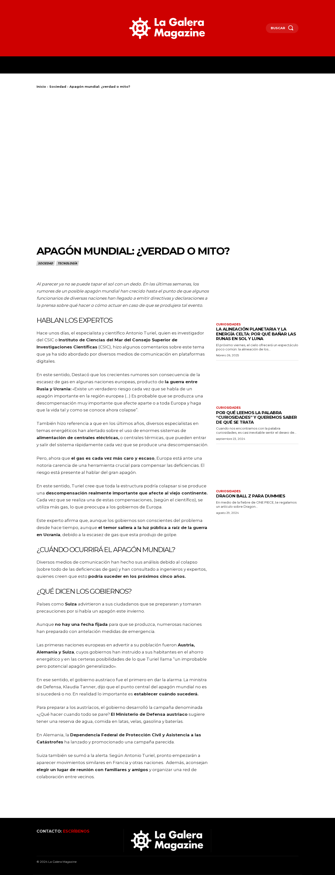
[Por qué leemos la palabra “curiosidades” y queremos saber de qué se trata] (257, 382)
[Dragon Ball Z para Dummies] (257, 466)
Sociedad (57, 86)
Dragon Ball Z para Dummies (250, 495)
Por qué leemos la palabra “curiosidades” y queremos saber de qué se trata (256, 417)
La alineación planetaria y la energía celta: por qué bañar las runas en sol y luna (256, 334)
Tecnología (67, 263)
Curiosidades (228, 324)
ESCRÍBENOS (76, 831)
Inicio (41, 86)
